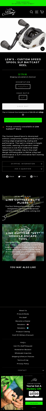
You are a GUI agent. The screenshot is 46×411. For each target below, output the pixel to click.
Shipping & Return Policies (23, 356)
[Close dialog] (43, 377)
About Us (23, 310)
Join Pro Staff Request (23, 346)
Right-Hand (23, 86)
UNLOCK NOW (34, 403)
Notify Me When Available (23, 120)
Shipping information (23, 164)
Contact (22, 370)
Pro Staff (23, 317)
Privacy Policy (23, 364)
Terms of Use (23, 360)
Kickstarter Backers (23, 349)
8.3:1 (23, 97)
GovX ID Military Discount (23, 335)
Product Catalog (23, 332)
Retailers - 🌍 (23, 328)
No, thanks (34, 407)
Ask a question (23, 169)
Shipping (13, 77)
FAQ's (22, 342)
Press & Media (23, 314)
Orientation (23, 82)
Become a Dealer (23, 321)
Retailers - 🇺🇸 (23, 324)
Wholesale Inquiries (23, 353)
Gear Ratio (23, 93)
